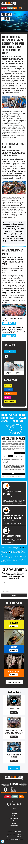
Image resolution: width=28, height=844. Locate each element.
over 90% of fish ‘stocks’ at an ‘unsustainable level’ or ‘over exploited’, (13, 234)
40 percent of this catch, (9, 158)
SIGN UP (15, 797)
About (14, 808)
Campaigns (14, 813)
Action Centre (14, 815)
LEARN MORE (13, 626)
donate (4, 8)
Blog (14, 820)
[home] (8, 4)
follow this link (23, 547)
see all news (14, 768)
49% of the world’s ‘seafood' (10, 267)
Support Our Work (14, 818)
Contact (14, 823)
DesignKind (18, 831)
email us (9, 552)
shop (15, 8)
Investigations (14, 811)
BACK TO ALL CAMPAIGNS (14, 682)
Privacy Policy (14, 825)
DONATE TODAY (10, 351)
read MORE (14, 713)
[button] (20, 8)
